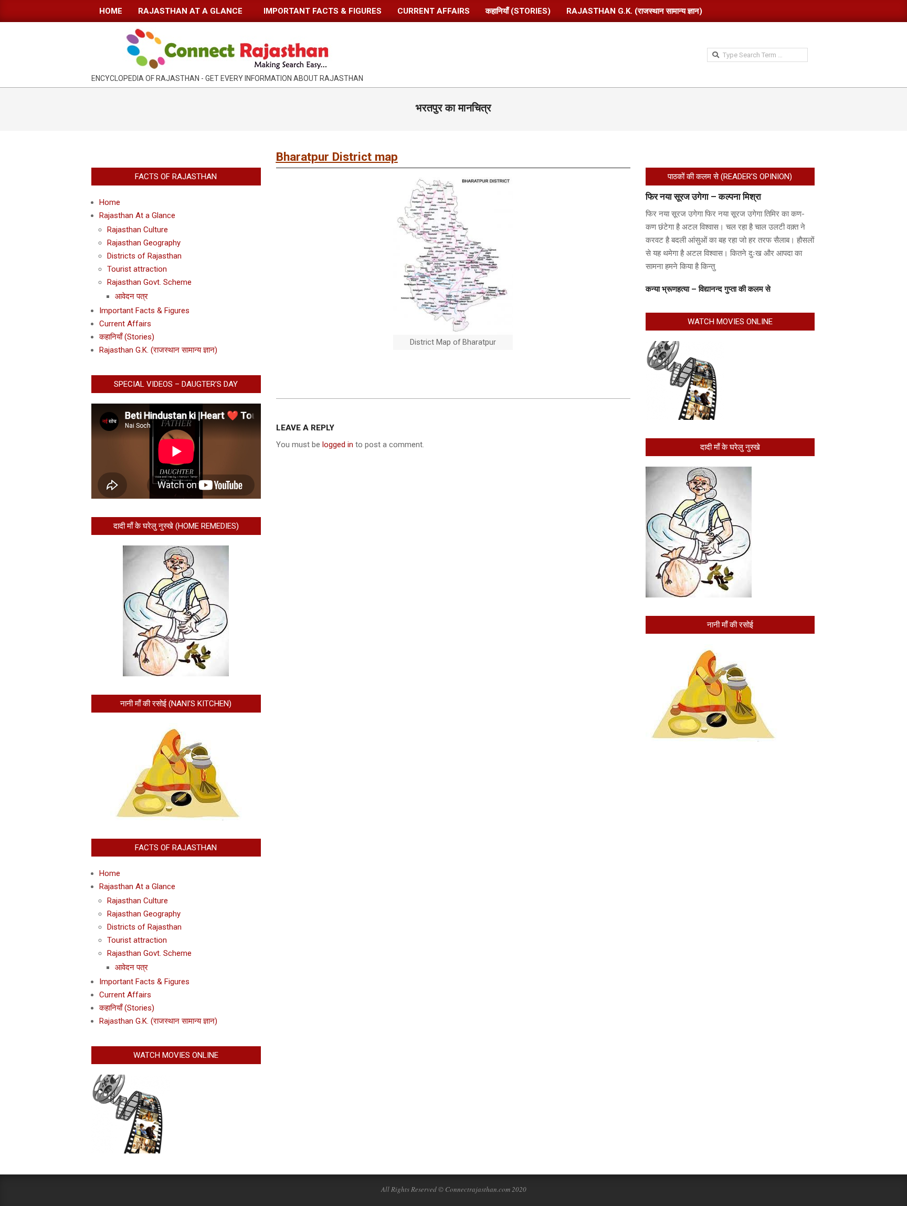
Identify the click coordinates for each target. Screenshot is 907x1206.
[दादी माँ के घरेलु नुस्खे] (699, 473)
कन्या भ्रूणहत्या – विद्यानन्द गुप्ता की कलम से (708, 289)
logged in (337, 444)
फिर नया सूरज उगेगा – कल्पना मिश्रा (703, 196)
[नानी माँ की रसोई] (711, 650)
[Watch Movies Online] (130, 1081)
